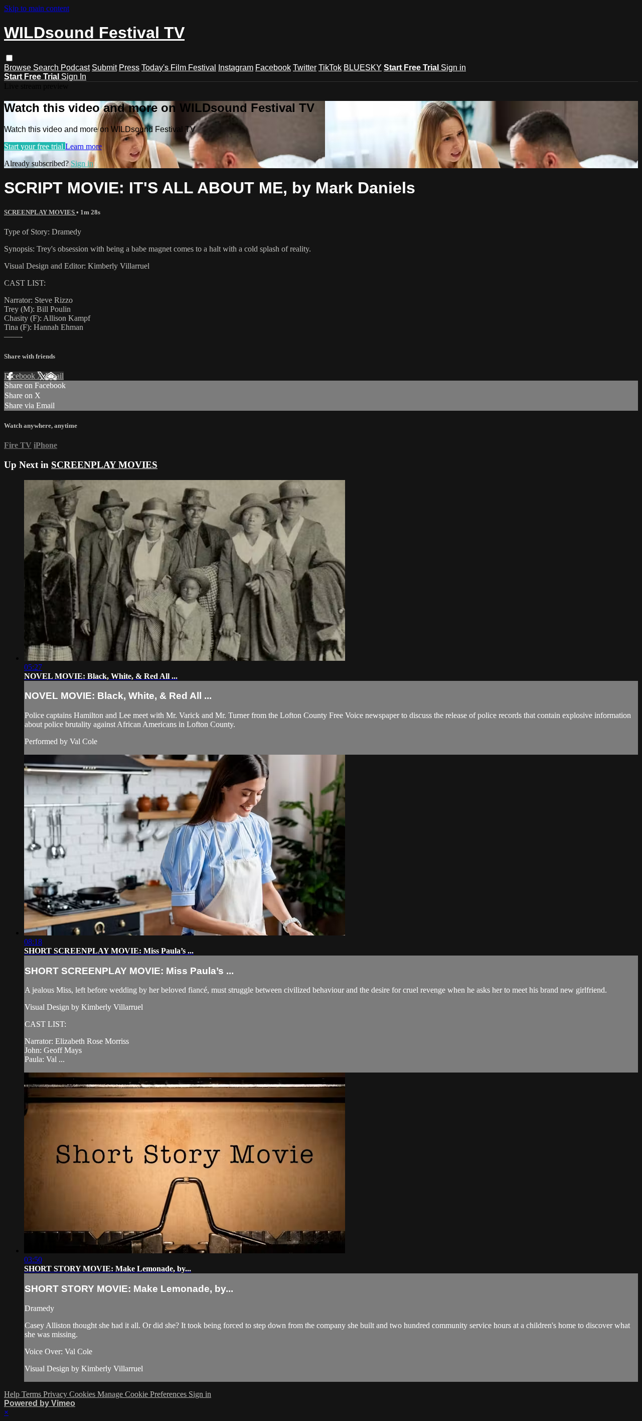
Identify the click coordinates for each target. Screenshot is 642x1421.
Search (47, 67)
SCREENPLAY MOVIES (40, 212)
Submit (104, 67)
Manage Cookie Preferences (143, 1394)
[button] (9, 58)
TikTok (330, 67)
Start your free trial (34, 146)
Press (129, 67)
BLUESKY (363, 67)
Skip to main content (36, 8)
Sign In (73, 76)
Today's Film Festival (178, 67)
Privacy (56, 1394)
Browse (18, 67)
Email (54, 376)
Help (13, 1394)
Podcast (75, 67)
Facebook (273, 67)
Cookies (83, 1394)
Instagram (235, 67)
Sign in (453, 67)
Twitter (304, 67)
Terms (32, 1394)
